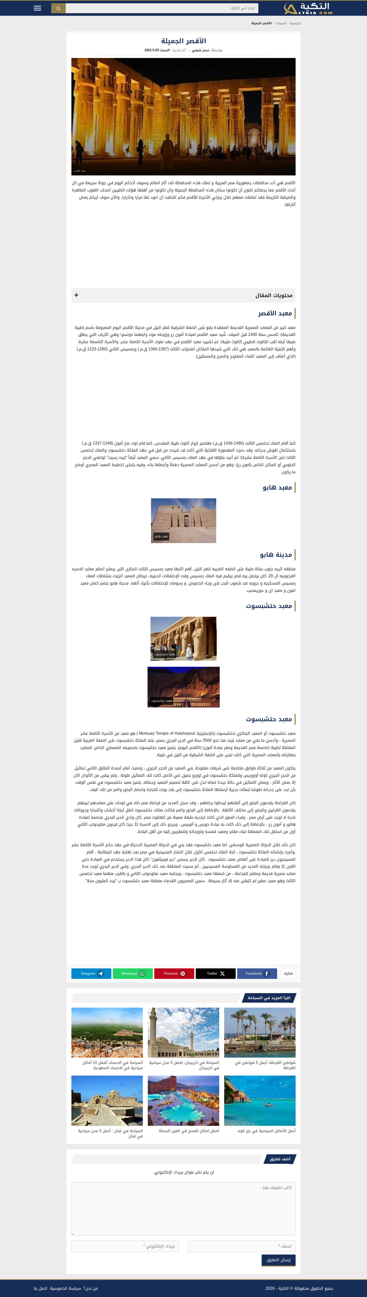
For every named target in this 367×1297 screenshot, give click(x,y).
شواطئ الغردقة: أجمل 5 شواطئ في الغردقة (265, 1065)
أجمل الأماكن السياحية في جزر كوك (266, 1130)
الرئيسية (295, 23)
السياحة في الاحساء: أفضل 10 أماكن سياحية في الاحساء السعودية (112, 1065)
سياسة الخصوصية (65, 1288)
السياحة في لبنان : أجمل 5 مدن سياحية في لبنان (110, 1133)
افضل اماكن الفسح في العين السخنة (189, 1130)
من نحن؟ (90, 1288)
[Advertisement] (183, 249)
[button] (183, 295)
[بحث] (58, 8)
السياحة (281, 23)
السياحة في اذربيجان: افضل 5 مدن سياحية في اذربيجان (184, 1065)
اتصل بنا (40, 1288)
